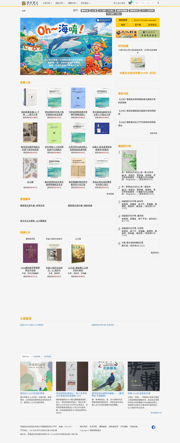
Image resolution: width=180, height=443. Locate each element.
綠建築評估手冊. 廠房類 (133, 216)
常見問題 (93, 427)
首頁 (23, 11)
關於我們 (83, 427)
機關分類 (72, 3)
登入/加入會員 (119, 3)
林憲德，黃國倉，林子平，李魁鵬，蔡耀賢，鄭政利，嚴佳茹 (139, 205)
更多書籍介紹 (156, 413)
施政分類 (59, 3)
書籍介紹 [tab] (25, 356)
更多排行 (155, 253)
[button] (27, 47)
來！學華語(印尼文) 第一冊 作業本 (137, 172)
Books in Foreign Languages (145, 20)
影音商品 (152, 25)
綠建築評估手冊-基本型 (132, 201)
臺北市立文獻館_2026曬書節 (33, 221)
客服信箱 (134, 427)
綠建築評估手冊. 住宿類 (133, 228)
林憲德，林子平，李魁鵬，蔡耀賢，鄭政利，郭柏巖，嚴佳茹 (139, 232)
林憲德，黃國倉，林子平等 (134, 219)
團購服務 (123, 20)
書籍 (123, 25)
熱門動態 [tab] (47, 356)
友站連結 (85, 3)
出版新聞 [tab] (36, 356)
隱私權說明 (113, 427)
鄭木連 (125, 245)
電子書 (138, 25)
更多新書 (110, 194)
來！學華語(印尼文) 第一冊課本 (136, 187)
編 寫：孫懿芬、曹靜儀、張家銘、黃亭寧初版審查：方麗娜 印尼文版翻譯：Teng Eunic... (139, 177)
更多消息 (153, 133)
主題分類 (47, 3)
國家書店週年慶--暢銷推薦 (80, 205)
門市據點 (124, 427)
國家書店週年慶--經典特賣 (32, 205)
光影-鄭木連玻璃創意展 (132, 243)
